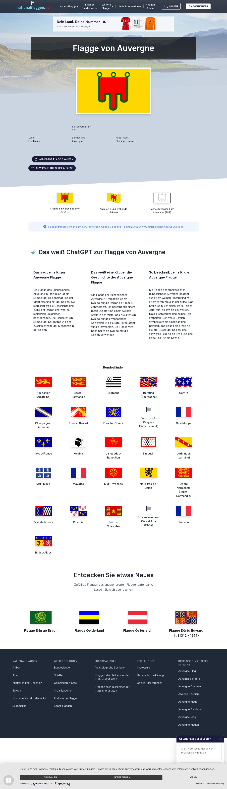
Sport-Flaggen (63, 706)
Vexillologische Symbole (110, 667)
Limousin (148, 453)
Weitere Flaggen (106, 6)
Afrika (16, 667)
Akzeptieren (122, 777)
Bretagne (113, 392)
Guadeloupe (183, 423)
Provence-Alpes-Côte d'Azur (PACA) (148, 521)
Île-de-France (43, 453)
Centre (183, 392)
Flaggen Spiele (150, 6)
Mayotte (78, 484)
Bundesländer (62, 667)
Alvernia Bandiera (189, 694)
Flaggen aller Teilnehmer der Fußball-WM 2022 (112, 677)
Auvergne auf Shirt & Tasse (54, 168)
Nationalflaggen (68, 6)
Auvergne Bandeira (189, 709)
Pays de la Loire (43, 522)
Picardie (78, 522)
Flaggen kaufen (198, 6)
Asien (15, 675)
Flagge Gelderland (89, 630)
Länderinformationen (129, 6)
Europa (16, 690)
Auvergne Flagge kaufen (56, 159)
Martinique (43, 484)
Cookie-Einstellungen (150, 682)
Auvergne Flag (187, 671)
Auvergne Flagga (188, 724)
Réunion (184, 522)
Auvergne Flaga (187, 701)
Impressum (143, 667)
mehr (193, 777)
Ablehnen (50, 777)
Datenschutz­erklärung (150, 675)
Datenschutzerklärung (215, 783)
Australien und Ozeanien (27, 682)
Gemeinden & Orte (65, 682)
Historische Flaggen (66, 698)
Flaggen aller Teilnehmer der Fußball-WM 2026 (112, 688)
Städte (58, 675)
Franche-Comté (113, 423)
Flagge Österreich (137, 630)
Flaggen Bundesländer (90, 6)
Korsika (78, 453)
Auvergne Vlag (187, 717)
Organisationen (63, 690)
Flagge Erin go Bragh (40, 630)
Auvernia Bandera (189, 678)
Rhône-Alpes (43, 552)
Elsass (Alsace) (78, 423)
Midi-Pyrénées (113, 484)
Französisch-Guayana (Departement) (148, 422)
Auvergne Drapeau (189, 686)
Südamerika (19, 706)
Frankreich (34, 141)
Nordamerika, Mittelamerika (29, 698)
